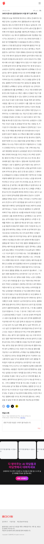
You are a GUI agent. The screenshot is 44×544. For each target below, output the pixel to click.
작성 (39, 428)
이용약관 (12, 522)
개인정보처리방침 (22, 522)
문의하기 (5, 522)
